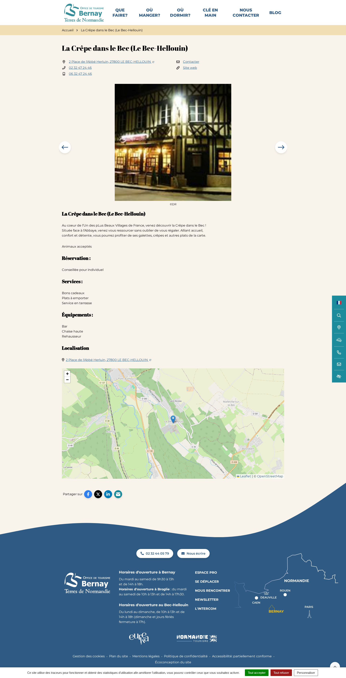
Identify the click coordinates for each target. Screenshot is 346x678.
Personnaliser (306, 672)
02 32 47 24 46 (80, 68)
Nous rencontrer (212, 591)
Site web (190, 68)
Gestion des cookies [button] (89, 656)
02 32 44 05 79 (157, 553)
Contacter (191, 62)
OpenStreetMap (270, 476)
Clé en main (210, 13)
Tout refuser (281, 672)
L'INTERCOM (205, 609)
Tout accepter (257, 672)
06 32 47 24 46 (80, 74)
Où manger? (149, 13)
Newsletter (206, 600)
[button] (339, 352)
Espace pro (206, 572)
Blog (275, 12)
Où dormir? (180, 13)
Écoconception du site (173, 662)
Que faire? (120, 13)
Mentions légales (146, 656)
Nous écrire (196, 553)
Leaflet (245, 476)
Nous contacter (246, 13)
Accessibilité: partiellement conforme (242, 656)
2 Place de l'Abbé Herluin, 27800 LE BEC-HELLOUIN (111, 62)
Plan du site (118, 656)
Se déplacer (207, 581)
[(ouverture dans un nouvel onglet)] (139, 638)
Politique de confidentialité (186, 656)
